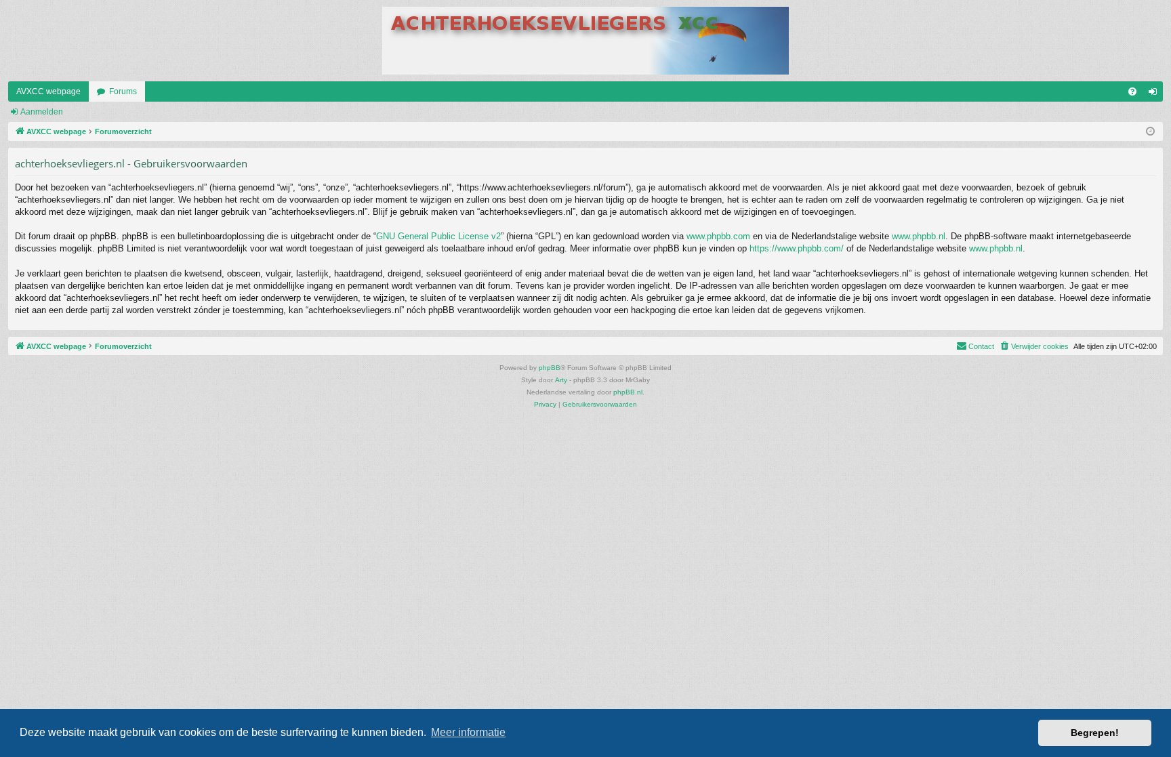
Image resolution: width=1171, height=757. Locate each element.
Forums (123, 91)
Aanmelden (41, 112)
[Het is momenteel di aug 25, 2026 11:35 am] (1150, 132)
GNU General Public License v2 (438, 236)
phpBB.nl (627, 392)
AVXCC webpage (48, 91)
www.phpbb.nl (918, 236)
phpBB (549, 367)
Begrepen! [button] (1095, 732)
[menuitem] (1132, 91)
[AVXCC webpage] (585, 40)
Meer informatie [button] (468, 732)
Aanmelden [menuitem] (1155, 94)
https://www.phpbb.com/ (796, 248)
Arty (561, 380)
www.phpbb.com (718, 236)
